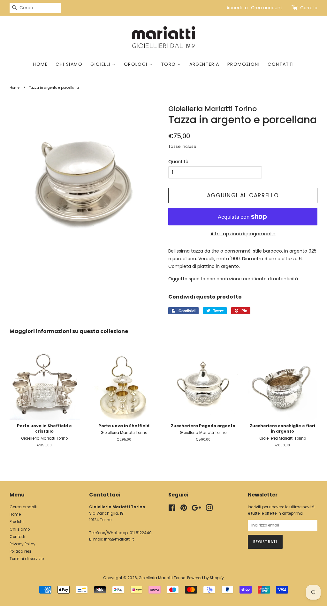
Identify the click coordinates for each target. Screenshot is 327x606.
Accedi (234, 7)
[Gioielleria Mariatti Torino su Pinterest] (183, 509)
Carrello (308, 7)
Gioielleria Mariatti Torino (162, 577)
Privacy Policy (22, 544)
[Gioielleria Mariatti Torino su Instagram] (209, 509)
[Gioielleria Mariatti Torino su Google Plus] (196, 509)
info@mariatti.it (119, 539)
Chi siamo (69, 64)
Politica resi (20, 551)
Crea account (266, 7)
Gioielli (101, 64)
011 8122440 (141, 532)
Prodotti (17, 521)
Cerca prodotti (23, 507)
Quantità (178, 161)
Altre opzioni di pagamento (243, 233)
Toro (169, 64)
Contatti (281, 64)
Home (40, 64)
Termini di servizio (27, 558)
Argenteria (204, 64)
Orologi (136, 64)
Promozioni (243, 64)
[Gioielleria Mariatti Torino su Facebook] (172, 509)
